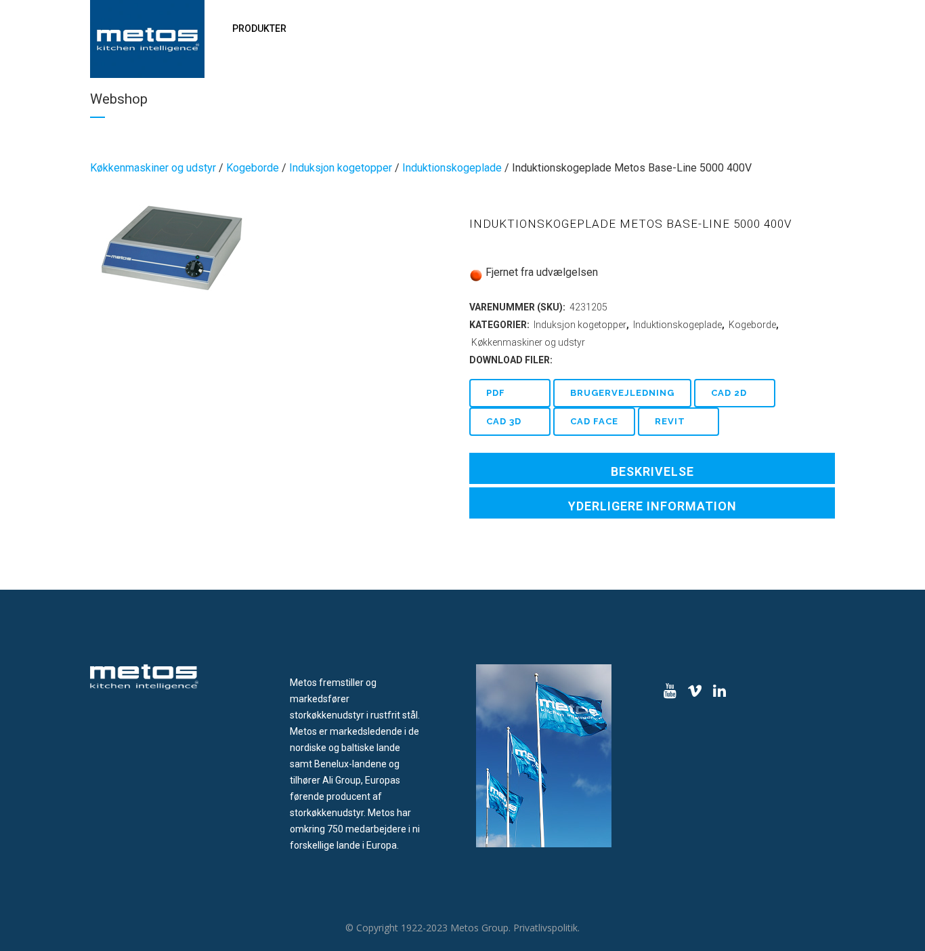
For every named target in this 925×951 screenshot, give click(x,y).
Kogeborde (252, 167)
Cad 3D (503, 421)
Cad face (594, 421)
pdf (495, 393)
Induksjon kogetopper (340, 167)
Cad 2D (729, 393)
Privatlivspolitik (545, 927)
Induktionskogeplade (452, 167)
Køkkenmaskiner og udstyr (153, 167)
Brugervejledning (622, 393)
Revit (670, 421)
